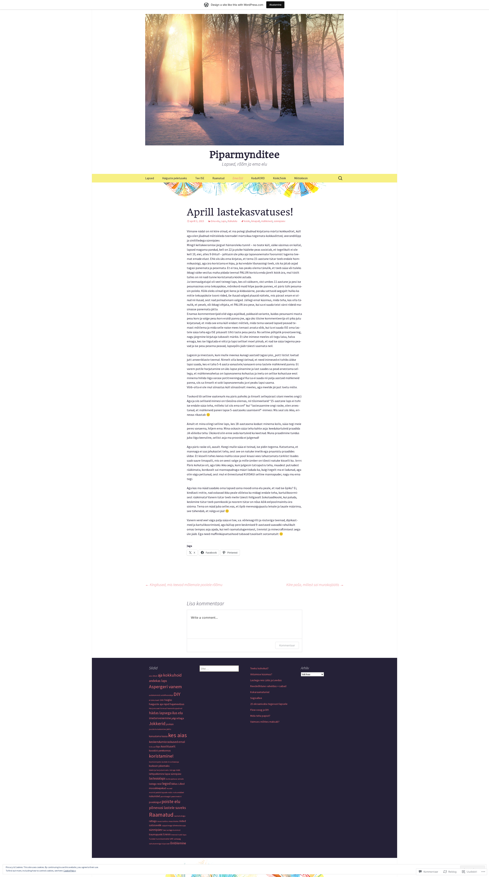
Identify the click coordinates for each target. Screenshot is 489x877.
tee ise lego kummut (172, 830)
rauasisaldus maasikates (168, 821)
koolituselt (168, 746)
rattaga (153, 821)
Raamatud (218, 178)
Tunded (152, 839)
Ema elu (215, 221)
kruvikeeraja (173, 762)
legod (166, 783)
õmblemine (178, 843)
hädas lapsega (160, 713)
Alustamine (275, 4)
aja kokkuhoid (170, 675)
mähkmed (266, 221)
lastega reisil (155, 783)
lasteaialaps (157, 778)
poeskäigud (155, 802)
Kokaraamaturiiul (259, 692)
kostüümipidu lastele (158, 762)
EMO (162, 700)
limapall (255, 221)
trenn (167, 834)
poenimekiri (176, 796)
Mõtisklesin (301, 178)
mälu (170, 792)
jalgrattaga (178, 718)
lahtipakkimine (156, 774)
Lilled (181, 783)
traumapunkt (156, 834)
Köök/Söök (279, 178)
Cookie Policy (69, 870)
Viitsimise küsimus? (261, 674)
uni (171, 838)
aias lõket (153, 676)
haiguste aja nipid (159, 704)
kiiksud (152, 747)
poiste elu (171, 801)
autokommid (154, 695)
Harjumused (154, 708)
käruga (173, 770)
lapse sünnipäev (173, 774)
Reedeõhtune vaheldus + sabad (268, 686)
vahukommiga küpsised (159, 843)
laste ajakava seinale (175, 779)
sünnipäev (279, 221)
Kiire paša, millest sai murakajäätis (315, 584)
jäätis (168, 729)
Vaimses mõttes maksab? (264, 721)
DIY (177, 694)
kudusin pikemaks (159, 766)
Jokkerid (157, 723)
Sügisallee (256, 698)
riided (182, 821)
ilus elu (177, 713)
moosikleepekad (157, 788)
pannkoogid (165, 796)
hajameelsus (177, 704)
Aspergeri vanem (165, 687)
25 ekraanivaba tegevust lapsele (268, 704)
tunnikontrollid (162, 839)
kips (158, 746)
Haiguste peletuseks (174, 178)
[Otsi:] (340, 178)
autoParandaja (167, 695)
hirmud (163, 708)
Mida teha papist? (260, 715)
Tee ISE (199, 178)
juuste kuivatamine (157, 729)
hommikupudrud (174, 708)
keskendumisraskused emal (167, 742)
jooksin (170, 724)
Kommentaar (287, 645)
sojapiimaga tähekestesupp (174, 825)
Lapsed (149, 178)
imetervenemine (160, 718)
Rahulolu (232, 221)
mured (169, 788)
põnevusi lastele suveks (167, 807)
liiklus (174, 783)
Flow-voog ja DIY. (259, 710)
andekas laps (158, 681)
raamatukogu (179, 816)
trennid (174, 834)
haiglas (168, 700)
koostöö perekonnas (160, 750)
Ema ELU (238, 178)
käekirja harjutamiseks (159, 770)
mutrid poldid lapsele (158, 792)
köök (247, 221)
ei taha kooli (154, 700)
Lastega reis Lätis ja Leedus (266, 680)
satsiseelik (155, 825)
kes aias (177, 735)
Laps (223, 221)
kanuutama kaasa (158, 736)
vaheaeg (177, 839)
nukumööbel (178, 792)
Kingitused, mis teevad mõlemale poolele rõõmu (183, 584)
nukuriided (154, 796)
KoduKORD (258, 178)
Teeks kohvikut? (259, 668)
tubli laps (182, 834)
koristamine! (161, 756)
